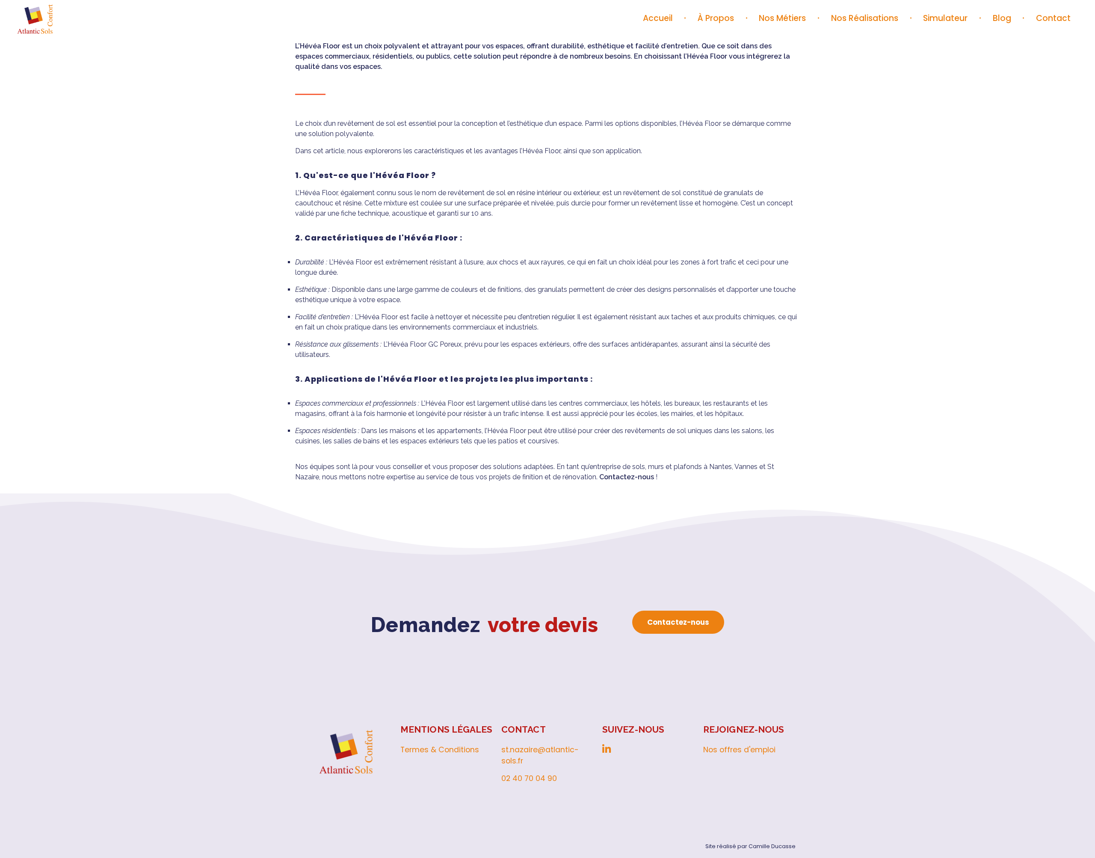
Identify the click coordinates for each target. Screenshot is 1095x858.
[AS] (71, 17)
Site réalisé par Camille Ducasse (750, 846)
